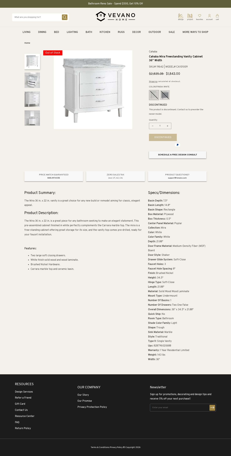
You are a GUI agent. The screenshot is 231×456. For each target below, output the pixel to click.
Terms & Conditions (100, 447)
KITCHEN (105, 32)
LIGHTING (72, 32)
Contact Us (21, 410)
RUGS (121, 32)
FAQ (17, 422)
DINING (42, 32)
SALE (172, 32)
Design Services (24, 392)
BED (56, 32)
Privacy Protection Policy (92, 407)
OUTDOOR (154, 32)
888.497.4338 (53, 178)
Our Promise (84, 401)
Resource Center (24, 416)
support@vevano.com (177, 178)
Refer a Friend (23, 397)
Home (27, 43)
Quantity (153, 120)
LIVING (26, 32)
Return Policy (23, 428)
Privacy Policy (116, 447)
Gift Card (20, 404)
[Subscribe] (212, 408)
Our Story (83, 395)
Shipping (153, 81)
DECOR (136, 32)
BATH (89, 32)
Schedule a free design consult (177, 154)
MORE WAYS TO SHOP (195, 32)
